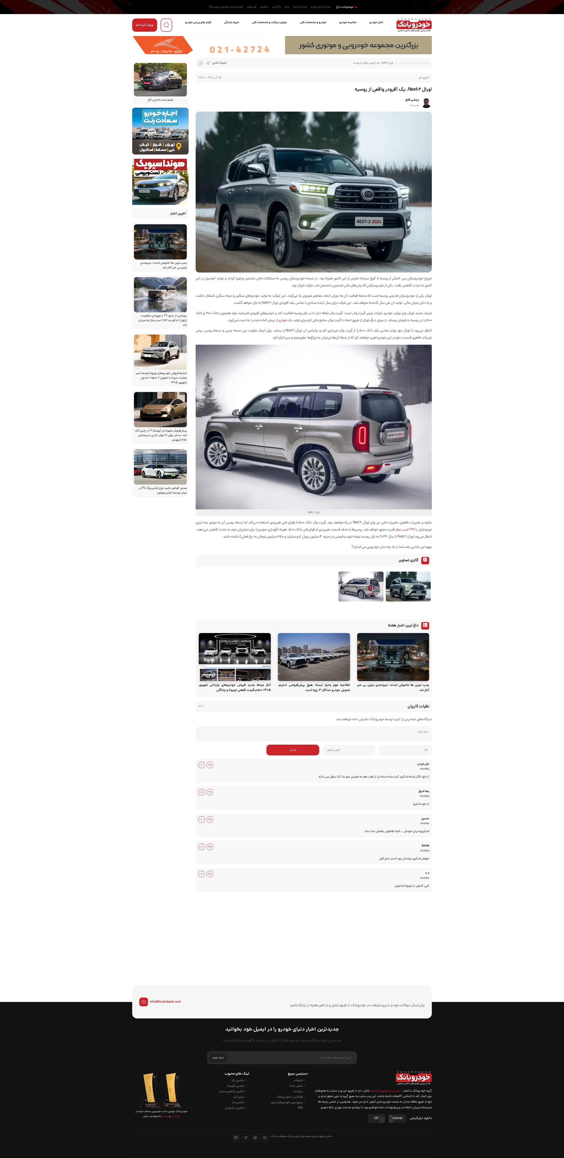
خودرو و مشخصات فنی (313, 22)
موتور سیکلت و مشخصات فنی (269, 22)
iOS (376, 1118)
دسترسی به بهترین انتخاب (386, 1091)
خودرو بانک (423, 63)
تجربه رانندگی (231, 22)
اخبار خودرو (376, 22)
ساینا (287, 7)
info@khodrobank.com (165, 1002)
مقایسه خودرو (347, 22)
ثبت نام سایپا (300, 7)
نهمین (164, 1116)
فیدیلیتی (251, 7)
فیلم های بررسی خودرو (198, 22)
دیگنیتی (264, 7)
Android (397, 1118)
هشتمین (175, 1116)
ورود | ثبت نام (144, 25)
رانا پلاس (276, 7)
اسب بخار (402, 529)
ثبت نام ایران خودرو (321, 7)
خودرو (282, 320)
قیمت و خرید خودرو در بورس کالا (226, 7)
